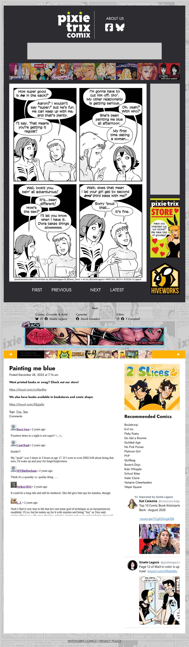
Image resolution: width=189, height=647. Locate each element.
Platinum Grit (132, 451)
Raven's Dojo (132, 465)
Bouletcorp (131, 425)
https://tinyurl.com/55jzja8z (26, 404)
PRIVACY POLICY (110, 641)
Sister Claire (131, 478)
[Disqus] (62, 469)
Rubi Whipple (133, 469)
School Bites (132, 474)
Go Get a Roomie (135, 438)
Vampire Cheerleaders (138, 482)
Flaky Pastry (131, 434)
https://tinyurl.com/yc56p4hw (28, 390)
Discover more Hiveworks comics (30, 354)
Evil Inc (128, 429)
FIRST (37, 290)
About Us (115, 18)
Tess (25, 412)
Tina (18, 412)
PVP (127, 456)
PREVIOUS (61, 290)
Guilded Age (132, 443)
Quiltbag (129, 460)
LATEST (117, 290)
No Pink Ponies (133, 447)
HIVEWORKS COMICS (82, 641)
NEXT (95, 290)
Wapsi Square (133, 487)
